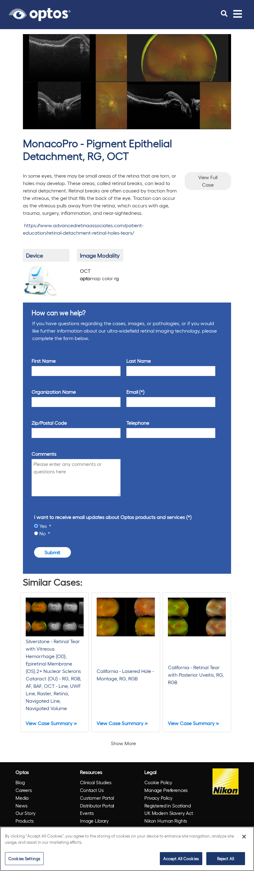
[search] (224, 14)
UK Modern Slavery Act (168, 813)
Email (132, 392)
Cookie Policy (158, 782)
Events (87, 813)
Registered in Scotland (167, 805)
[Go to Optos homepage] (40, 13)
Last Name (138, 361)
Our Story (25, 813)
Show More (123, 743)
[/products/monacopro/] (40, 280)
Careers (23, 790)
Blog (19, 782)
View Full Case (207, 181)
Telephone (137, 423)
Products (24, 821)
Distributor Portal (97, 805)
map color (99, 278)
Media (21, 798)
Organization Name (54, 392)
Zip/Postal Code (49, 423)
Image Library (94, 821)
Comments (44, 454)
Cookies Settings (24, 858)
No (43, 533)
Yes (43, 526)
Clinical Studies (96, 782)
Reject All (225, 858)
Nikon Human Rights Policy (165, 824)
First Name (44, 361)
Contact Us (92, 790)
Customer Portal (97, 798)
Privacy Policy (158, 798)
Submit (52, 552)
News (21, 805)
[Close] (244, 836)
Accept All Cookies (181, 858)
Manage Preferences (166, 790)
